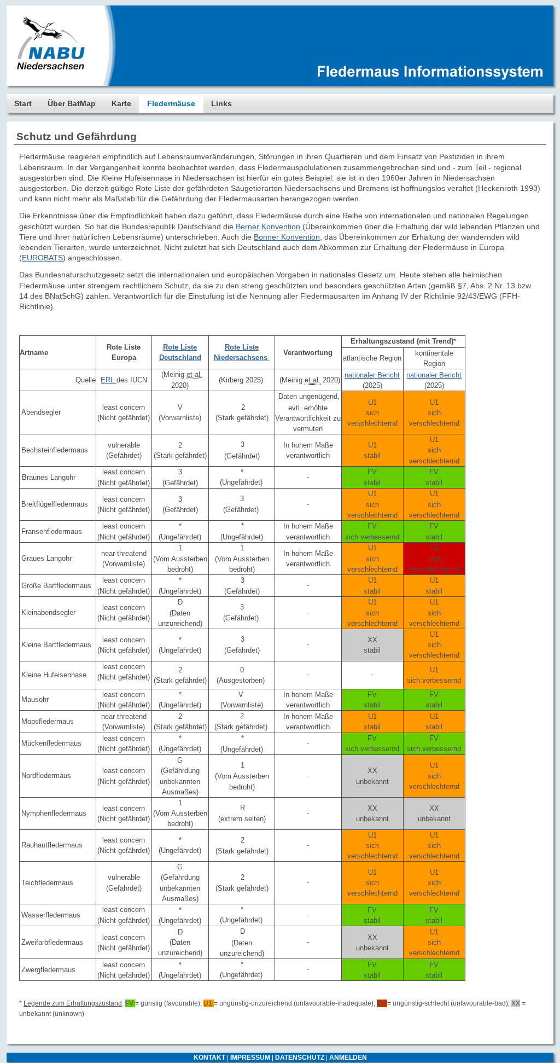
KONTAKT (209, 1057)
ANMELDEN (348, 1057)
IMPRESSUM (250, 1057)
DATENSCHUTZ (299, 1057)
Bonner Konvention (287, 237)
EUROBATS (42, 257)
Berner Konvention (269, 226)
